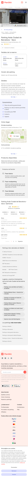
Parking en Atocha (6, 341)
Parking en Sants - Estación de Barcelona (12, 338)
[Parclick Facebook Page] (8, 358)
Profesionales (5, 407)
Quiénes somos (5, 394)
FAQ (18, 409)
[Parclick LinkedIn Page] (5, 358)
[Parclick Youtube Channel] (11, 358)
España (6, 32)
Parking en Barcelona (7, 329)
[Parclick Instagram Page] (2, 358)
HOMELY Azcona (6, 257)
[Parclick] (6, 2)
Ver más (13, 97)
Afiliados (3, 412)
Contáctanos (20, 407)
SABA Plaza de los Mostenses (9, 260)
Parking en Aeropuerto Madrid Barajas (11, 335)
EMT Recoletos (6, 263)
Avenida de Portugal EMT (8, 275)
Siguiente (20, 241)
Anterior (7, 241)
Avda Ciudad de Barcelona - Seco (9, 33)
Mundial (4, 269)
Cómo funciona (5, 397)
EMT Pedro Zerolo (13, 269)
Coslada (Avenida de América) (9, 266)
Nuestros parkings (6, 399)
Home (2, 32)
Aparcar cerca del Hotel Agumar (12, 319)
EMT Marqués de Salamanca (9, 272)
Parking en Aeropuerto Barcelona (10, 332)
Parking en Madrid (7, 326)
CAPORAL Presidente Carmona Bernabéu (12, 254)
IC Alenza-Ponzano (7, 251)
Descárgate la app (21, 25)
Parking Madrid (13, 32)
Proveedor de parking (7, 409)
